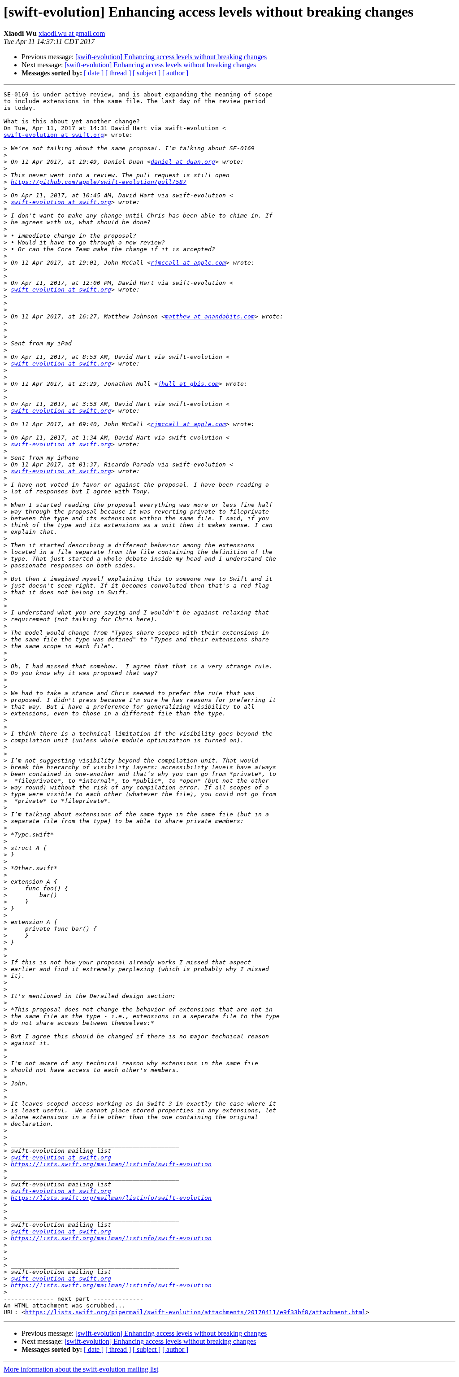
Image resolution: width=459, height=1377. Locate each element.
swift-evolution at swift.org (54, 134)
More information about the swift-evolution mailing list (81, 1369)
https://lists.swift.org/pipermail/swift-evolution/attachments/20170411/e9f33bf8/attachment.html (195, 1312)
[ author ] (175, 73)
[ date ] (94, 73)
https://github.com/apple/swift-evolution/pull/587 (98, 182)
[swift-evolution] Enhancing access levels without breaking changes (171, 57)
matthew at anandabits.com (210, 316)
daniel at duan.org (183, 161)
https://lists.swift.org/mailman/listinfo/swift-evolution (111, 1164)
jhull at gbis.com (188, 383)
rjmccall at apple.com (188, 262)
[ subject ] (146, 73)
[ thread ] (118, 73)
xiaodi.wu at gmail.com (72, 33)
